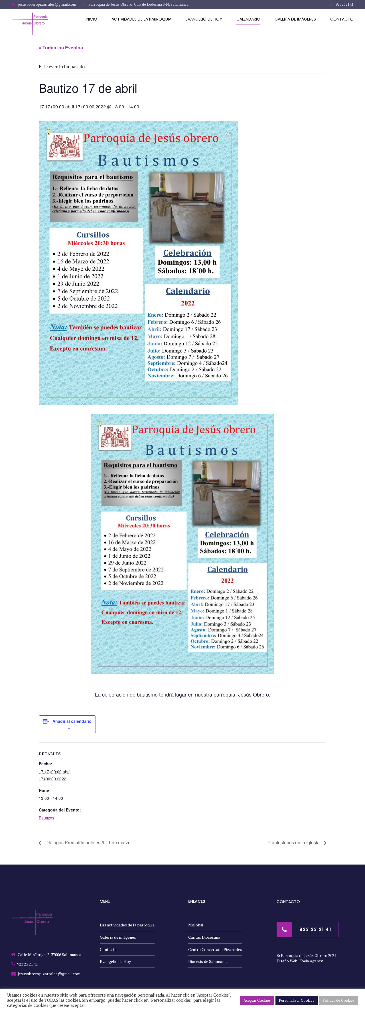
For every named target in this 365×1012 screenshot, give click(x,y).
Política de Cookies (338, 1000)
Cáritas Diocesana (204, 937)
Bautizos (46, 818)
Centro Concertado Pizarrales (215, 949)
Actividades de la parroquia (141, 19)
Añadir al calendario (72, 721)
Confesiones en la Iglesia (294, 842)
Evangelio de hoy (204, 19)
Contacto (342, 19)
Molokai (195, 925)
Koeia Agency (311, 961)
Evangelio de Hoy (115, 961)
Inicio (91, 19)
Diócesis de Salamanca (208, 961)
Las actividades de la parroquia (127, 925)
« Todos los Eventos (61, 47)
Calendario (248, 19)
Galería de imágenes (295, 19)
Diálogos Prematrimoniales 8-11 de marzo (87, 842)
